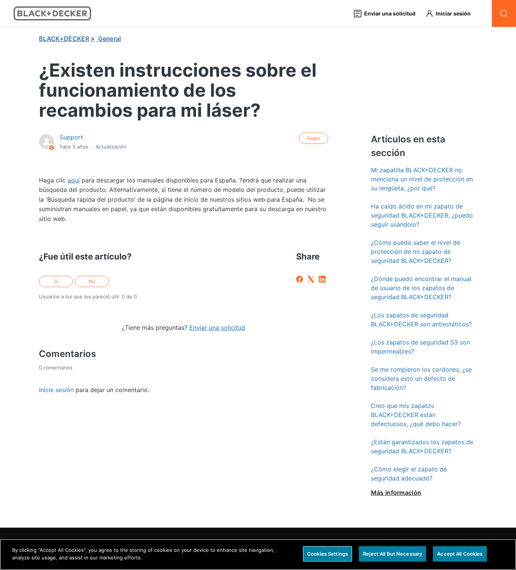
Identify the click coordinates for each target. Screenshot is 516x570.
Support (71, 137)
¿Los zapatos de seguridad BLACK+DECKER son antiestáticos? (421, 319)
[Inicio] (52, 13)
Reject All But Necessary (392, 554)
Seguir (313, 138)
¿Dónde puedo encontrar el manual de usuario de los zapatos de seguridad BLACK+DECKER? (421, 288)
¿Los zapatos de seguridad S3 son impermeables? (420, 346)
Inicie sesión (56, 390)
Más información (396, 492)
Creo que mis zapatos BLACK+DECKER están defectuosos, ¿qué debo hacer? (416, 415)
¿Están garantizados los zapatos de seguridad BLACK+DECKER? (422, 446)
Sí (56, 281)
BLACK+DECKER (64, 38)
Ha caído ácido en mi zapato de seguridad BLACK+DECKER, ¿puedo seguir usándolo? (422, 215)
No (92, 281)
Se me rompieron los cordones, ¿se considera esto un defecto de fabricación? (421, 378)
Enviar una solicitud (217, 327)
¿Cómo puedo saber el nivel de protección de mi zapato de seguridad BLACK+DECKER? (415, 251)
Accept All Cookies (459, 554)
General (109, 38)
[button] (451, 13)
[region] (258, 554)
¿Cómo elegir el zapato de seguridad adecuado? (409, 473)
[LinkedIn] (322, 279)
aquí (74, 180)
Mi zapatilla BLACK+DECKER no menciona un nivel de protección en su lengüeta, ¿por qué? (422, 179)
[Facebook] (299, 279)
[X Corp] (310, 279)
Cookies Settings (327, 554)
